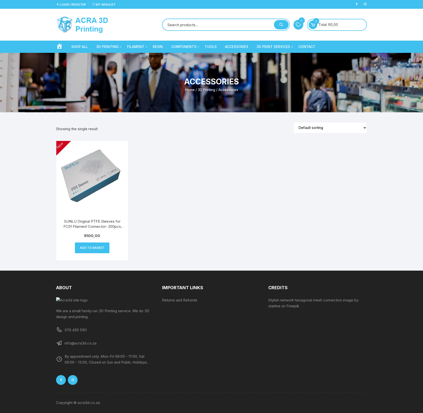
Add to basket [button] (92, 248)
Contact (306, 47)
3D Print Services (273, 47)
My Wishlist (105, 4)
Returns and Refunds (179, 300)
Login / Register (72, 4)
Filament (135, 47)
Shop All (79, 47)
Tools (211, 47)
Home (190, 90)
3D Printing (107, 47)
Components (183, 47)
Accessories (236, 47)
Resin (158, 47)
